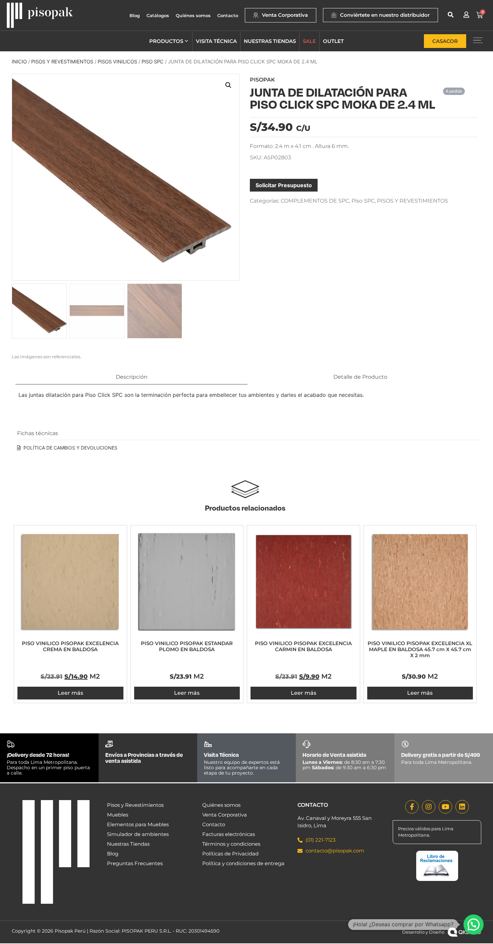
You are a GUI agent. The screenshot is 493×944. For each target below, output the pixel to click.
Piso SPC (153, 62)
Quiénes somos (193, 15)
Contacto (227, 15)
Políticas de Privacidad (230, 853)
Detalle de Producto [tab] (360, 377)
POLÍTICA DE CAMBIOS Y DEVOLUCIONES (70, 448)
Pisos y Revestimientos (135, 805)
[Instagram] (428, 807)
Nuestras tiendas (270, 41)
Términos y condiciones (231, 844)
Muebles (117, 814)
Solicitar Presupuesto (284, 185)
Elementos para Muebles (138, 824)
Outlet (333, 41)
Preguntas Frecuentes (135, 863)
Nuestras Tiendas (128, 844)
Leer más (70, 693)
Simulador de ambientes (138, 834)
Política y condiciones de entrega (243, 863)
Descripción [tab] (132, 377)
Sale (309, 41)
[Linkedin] (462, 807)
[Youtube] (445, 807)
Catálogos (158, 15)
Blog (134, 15)
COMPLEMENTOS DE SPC (315, 201)
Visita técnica (216, 41)
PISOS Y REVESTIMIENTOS (62, 62)
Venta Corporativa (224, 814)
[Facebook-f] (412, 807)
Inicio (19, 62)
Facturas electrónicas (228, 834)
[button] (450, 14)
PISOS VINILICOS (117, 62)
